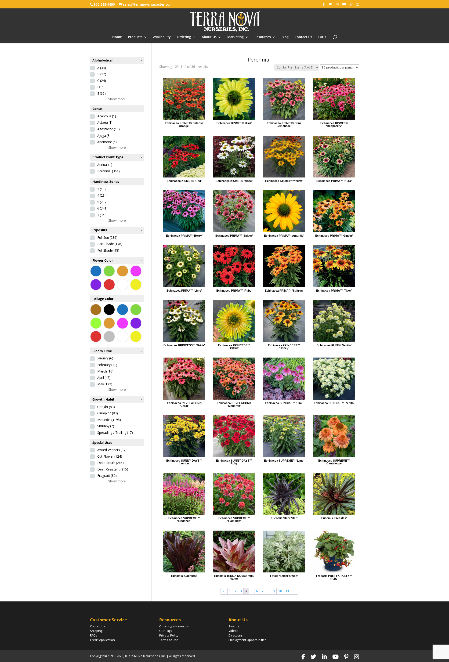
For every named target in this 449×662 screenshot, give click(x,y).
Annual (104, 164)
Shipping (96, 631)
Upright (106, 407)
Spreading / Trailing (115, 432)
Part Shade (109, 244)
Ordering (184, 37)
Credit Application (102, 640)
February (107, 364)
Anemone (107, 142)
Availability (162, 37)
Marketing (235, 37)
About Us (209, 37)
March (105, 371)
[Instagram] (357, 4)
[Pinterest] (351, 4)
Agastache (108, 129)
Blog (285, 37)
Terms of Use (168, 640)
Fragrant (107, 475)
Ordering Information (174, 626)
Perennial (108, 171)
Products (135, 37)
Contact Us (303, 37)
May (104, 384)
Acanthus (106, 116)
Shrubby (105, 426)
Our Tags (165, 631)
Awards (233, 626)
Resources (262, 37)
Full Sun (107, 237)
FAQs (322, 37)
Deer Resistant (112, 469)
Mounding (109, 419)
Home (117, 37)
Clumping (107, 413)
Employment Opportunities (247, 640)
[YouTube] (344, 4)
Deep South (110, 462)
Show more (117, 99)
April (103, 377)
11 (287, 591)
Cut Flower (109, 456)
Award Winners (112, 450)
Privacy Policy (168, 635)
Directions (235, 635)
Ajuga (104, 135)
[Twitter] (330, 4)
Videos (233, 631)
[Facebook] (324, 4)
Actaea (104, 122)
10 (280, 591)
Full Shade (108, 250)
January (105, 358)
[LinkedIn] (337, 4)
